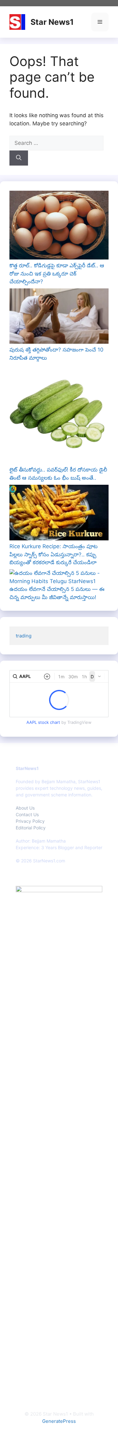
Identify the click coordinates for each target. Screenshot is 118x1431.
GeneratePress (59, 1421)
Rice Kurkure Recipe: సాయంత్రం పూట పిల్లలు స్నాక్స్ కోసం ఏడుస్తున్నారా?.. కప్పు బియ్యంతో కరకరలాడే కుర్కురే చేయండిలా (53, 554)
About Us (25, 808)
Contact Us (27, 814)
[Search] (18, 158)
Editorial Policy (31, 827)
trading (23, 636)
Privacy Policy (30, 821)
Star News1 (52, 22)
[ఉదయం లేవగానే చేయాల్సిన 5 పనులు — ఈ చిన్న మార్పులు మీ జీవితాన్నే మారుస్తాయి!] (59, 577)
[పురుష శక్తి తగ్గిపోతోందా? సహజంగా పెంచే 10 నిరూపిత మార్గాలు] (59, 317)
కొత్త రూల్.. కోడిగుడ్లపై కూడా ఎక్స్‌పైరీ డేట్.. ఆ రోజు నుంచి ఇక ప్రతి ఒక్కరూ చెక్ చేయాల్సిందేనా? (56, 273)
